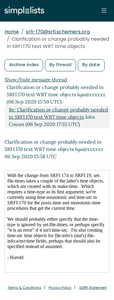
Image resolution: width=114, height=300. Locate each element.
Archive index (24, 64)
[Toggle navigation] (103, 10)
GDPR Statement (93, 287)
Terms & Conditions (24, 287)
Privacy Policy (60, 287)
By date (91, 64)
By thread (60, 64)
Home (12, 31)
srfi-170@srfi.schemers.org (58, 31)
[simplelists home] (23, 11)
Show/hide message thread (36, 80)
